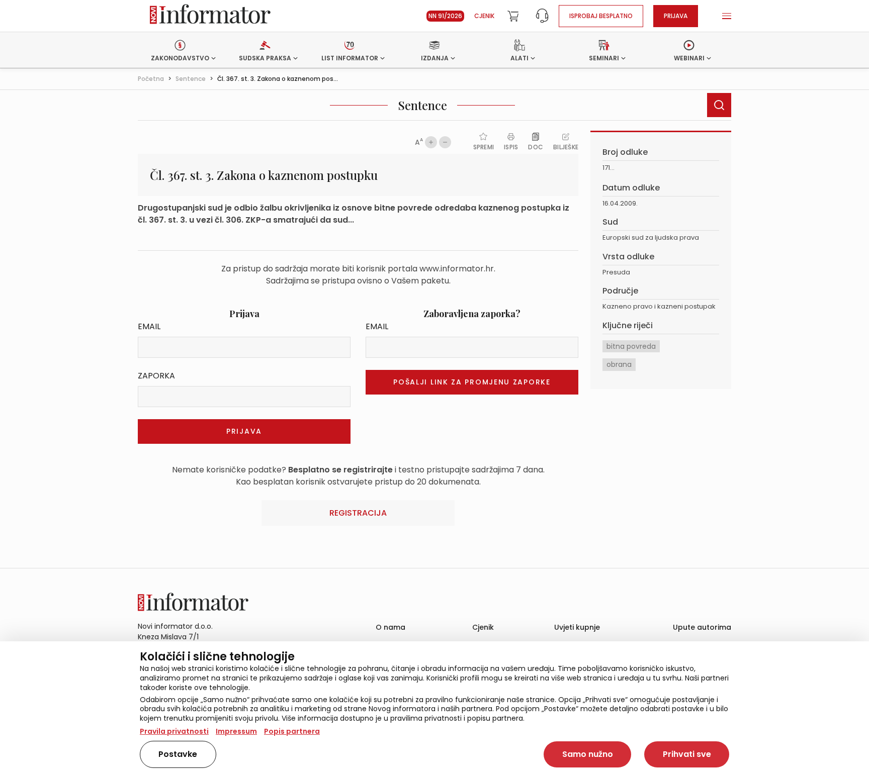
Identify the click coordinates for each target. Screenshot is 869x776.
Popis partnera (292, 731)
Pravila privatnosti (174, 731)
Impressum (236, 731)
